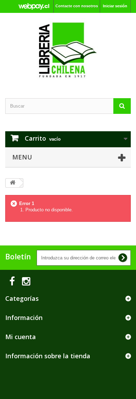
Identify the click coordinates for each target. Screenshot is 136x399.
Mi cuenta (20, 336)
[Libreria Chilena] (68, 49)
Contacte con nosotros (76, 6)
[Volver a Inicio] (12, 183)
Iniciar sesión (115, 6)
